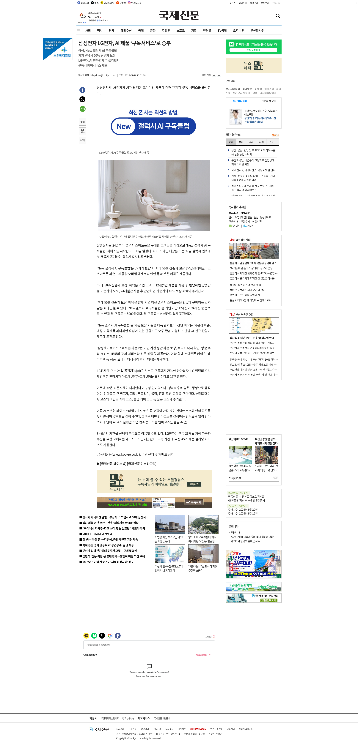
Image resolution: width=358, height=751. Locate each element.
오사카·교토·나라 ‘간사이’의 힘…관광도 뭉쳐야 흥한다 (266, 470)
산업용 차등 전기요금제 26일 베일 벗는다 (169, 539)
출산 (256, 217)
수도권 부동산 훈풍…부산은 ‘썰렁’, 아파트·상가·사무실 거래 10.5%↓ (267, 353)
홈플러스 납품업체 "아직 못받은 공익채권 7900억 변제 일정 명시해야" (267, 263)
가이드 (234, 226)
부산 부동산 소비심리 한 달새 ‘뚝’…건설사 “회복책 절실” (260, 343)
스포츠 (181, 30)
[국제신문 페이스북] (113, 463)
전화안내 (132, 729)
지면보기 (254, 3)
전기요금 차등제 (241, 92)
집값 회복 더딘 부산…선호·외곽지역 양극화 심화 (256, 338)
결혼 (249, 217)
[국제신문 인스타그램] (141, 463)
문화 (153, 30)
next (279, 563)
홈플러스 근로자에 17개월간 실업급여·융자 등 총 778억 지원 (262, 278)
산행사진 (257, 221)
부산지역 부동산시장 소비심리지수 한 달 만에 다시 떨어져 (260, 348)
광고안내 (145, 729)
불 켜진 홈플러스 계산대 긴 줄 (245, 285)
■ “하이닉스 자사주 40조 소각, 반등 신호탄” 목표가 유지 (112, 528)
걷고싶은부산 (128, 718)
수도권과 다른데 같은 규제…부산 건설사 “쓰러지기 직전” (260, 369)
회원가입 (243, 3)
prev (228, 563)
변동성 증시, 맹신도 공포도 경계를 (246, 496)
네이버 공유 (82, 109)
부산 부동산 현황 (241, 314)
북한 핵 (258, 89)
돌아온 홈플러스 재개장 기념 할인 (247, 290)
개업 (243, 217)
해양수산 (126, 30)
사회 (88, 30)
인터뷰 (207, 30)
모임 (237, 217)
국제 (141, 30)
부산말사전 (257, 30)
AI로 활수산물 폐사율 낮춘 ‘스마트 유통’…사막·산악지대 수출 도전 (240, 472)
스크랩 (82, 141)
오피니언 (238, 30)
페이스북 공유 (82, 90)
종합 (230, 142)
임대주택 (269, 89)
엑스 (97, 2)
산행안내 (233, 221)
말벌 (254, 92)
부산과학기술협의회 (110, 718)
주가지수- (237, 505)
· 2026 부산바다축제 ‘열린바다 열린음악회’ (251, 537)
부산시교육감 (233, 89)
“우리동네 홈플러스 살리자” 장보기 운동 (251, 268)
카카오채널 (109, 2)
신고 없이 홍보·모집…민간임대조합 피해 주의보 (255, 364)
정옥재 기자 (83, 75)
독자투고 (169, 729)
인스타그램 (136, 2)
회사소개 (120, 729)
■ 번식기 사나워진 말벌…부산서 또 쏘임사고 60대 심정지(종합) (116, 517)
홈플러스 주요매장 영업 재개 (245, 295)
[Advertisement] (254, 407)
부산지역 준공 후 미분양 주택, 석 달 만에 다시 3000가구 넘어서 (263, 374)
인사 (231, 217)
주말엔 (166, 30)
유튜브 (123, 2)
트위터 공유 (82, 100)
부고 (268, 217)
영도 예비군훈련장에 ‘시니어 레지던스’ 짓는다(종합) (202, 539)
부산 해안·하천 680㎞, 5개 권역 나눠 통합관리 (169, 568)
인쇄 (82, 122)
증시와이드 (238, 492)
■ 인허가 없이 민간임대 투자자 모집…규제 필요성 (108, 551)
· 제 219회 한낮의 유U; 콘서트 (244, 541)
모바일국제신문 (246, 729)
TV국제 (222, 30)
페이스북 (85, 2)
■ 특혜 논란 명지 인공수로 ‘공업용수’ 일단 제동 (106, 545)
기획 (194, 30)
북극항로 (247, 89)
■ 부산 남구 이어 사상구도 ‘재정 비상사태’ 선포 (106, 562)
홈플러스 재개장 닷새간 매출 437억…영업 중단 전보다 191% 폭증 (265, 273)
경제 (111, 30)
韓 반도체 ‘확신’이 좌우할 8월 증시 (246, 500)
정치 (100, 30)
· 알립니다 (234, 532)
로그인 (232, 3)
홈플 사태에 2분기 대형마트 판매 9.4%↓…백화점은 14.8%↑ (263, 300)
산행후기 (245, 221)
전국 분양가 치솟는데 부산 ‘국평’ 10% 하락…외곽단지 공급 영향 (264, 359)
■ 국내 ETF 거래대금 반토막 (95, 534)
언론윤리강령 (216, 729)
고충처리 (231, 729)
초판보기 (265, 3)
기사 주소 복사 (82, 131)
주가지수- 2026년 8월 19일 (242, 513)
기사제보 (182, 729)
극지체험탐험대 (268, 92)
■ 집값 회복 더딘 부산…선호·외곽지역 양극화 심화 (108, 523)
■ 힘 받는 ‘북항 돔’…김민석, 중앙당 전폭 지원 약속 (108, 539)
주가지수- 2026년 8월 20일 (242, 509)
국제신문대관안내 (162, 718)
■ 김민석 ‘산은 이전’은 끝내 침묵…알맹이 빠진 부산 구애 (112, 556)
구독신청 (276, 3)
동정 (262, 217)
